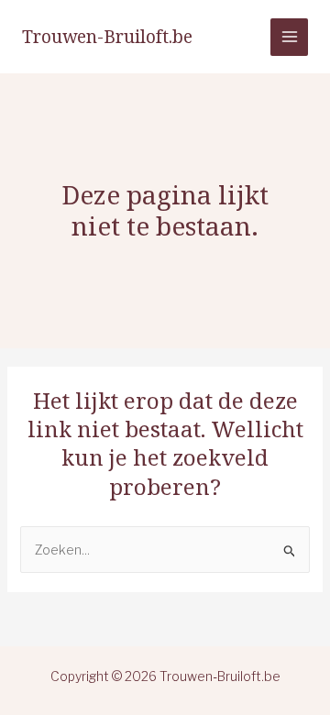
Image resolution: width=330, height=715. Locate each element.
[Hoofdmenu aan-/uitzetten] (289, 37)
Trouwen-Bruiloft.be (107, 37)
